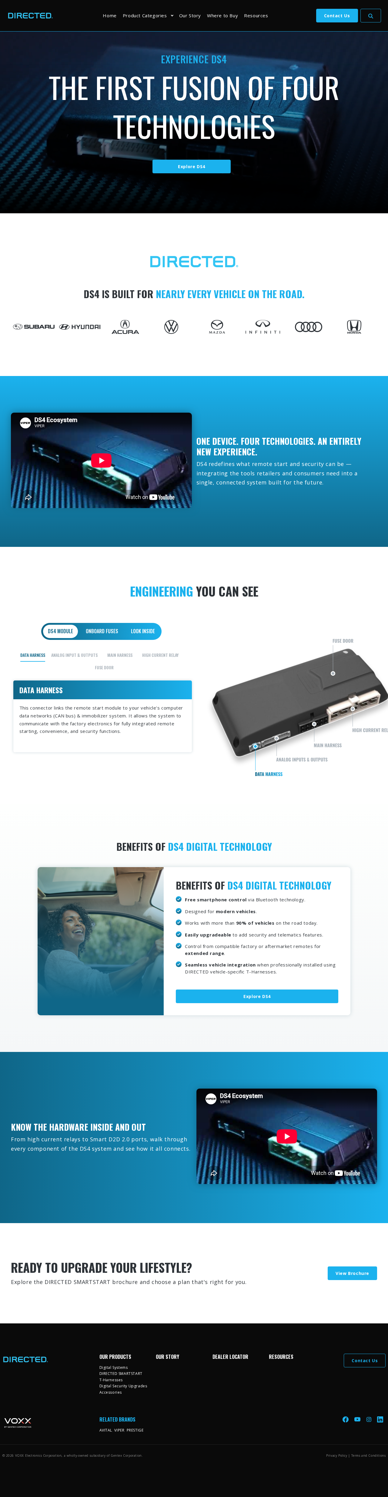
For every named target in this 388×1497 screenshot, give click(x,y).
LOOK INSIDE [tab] (143, 631)
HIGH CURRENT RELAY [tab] (160, 655)
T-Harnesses (111, 1379)
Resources (256, 15)
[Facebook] (346, 1419)
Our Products (115, 1356)
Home (109, 15)
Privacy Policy (336, 1455)
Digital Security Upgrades (123, 1386)
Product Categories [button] (145, 15)
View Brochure (352, 1273)
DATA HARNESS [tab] (32, 655)
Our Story (190, 15)
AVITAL (105, 1430)
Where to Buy (222, 15)
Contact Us (337, 15)
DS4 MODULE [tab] (60, 631)
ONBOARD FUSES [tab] (102, 631)
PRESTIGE (135, 1430)
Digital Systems (113, 1367)
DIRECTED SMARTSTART (120, 1373)
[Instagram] (369, 1419)
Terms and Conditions (368, 1455)
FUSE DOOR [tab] (104, 667)
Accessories (110, 1392)
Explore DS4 (191, 166)
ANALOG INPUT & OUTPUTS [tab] (74, 655)
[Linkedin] (380, 1419)
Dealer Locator (230, 1356)
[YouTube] (358, 1419)
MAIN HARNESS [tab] (119, 655)
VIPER (119, 1430)
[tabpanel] (194, 700)
